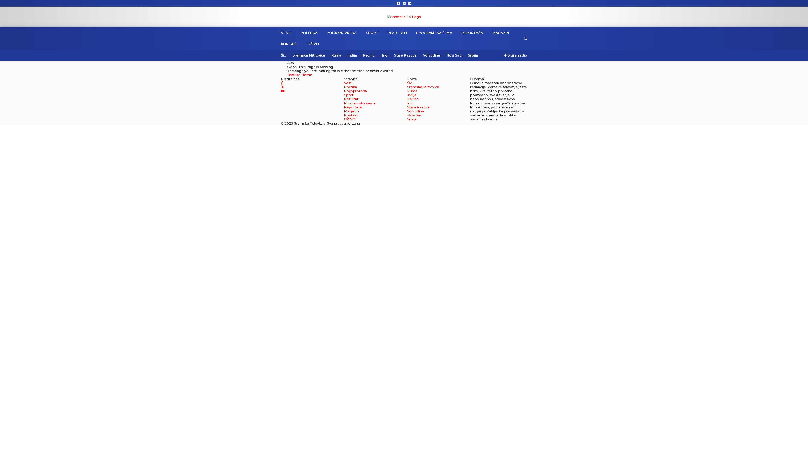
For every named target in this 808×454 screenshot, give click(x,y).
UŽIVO (313, 44)
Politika (309, 33)
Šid (283, 55)
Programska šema (434, 33)
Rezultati (397, 33)
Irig (385, 55)
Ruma (336, 55)
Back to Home (299, 75)
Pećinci (369, 55)
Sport (372, 33)
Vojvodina (431, 55)
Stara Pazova (405, 55)
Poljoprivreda (342, 33)
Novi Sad (454, 55)
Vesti (286, 33)
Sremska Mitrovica (308, 55)
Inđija (352, 55)
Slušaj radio (517, 55)
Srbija (473, 55)
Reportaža (472, 33)
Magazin (500, 33)
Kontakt (289, 44)
